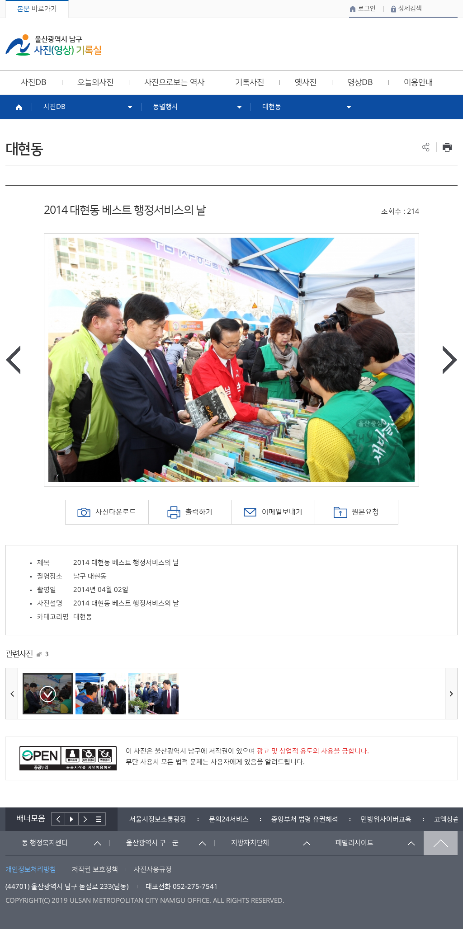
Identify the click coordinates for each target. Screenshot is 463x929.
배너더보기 (99, 819)
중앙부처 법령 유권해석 (304, 819)
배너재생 (72, 819)
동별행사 (165, 107)
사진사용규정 (153, 869)
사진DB (54, 107)
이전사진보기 (13, 360)
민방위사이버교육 (386, 819)
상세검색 (410, 8)
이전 (58, 819)
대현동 (271, 107)
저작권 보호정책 (95, 869)
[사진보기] (48, 693)
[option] (231, 360)
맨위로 (441, 843)
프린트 (447, 147)
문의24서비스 (229, 819)
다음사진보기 (450, 360)
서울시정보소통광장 (157, 819)
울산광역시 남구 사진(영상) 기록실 (53, 45)
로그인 (367, 8)
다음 (85, 819)
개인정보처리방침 (30, 869)
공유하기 (425, 147)
